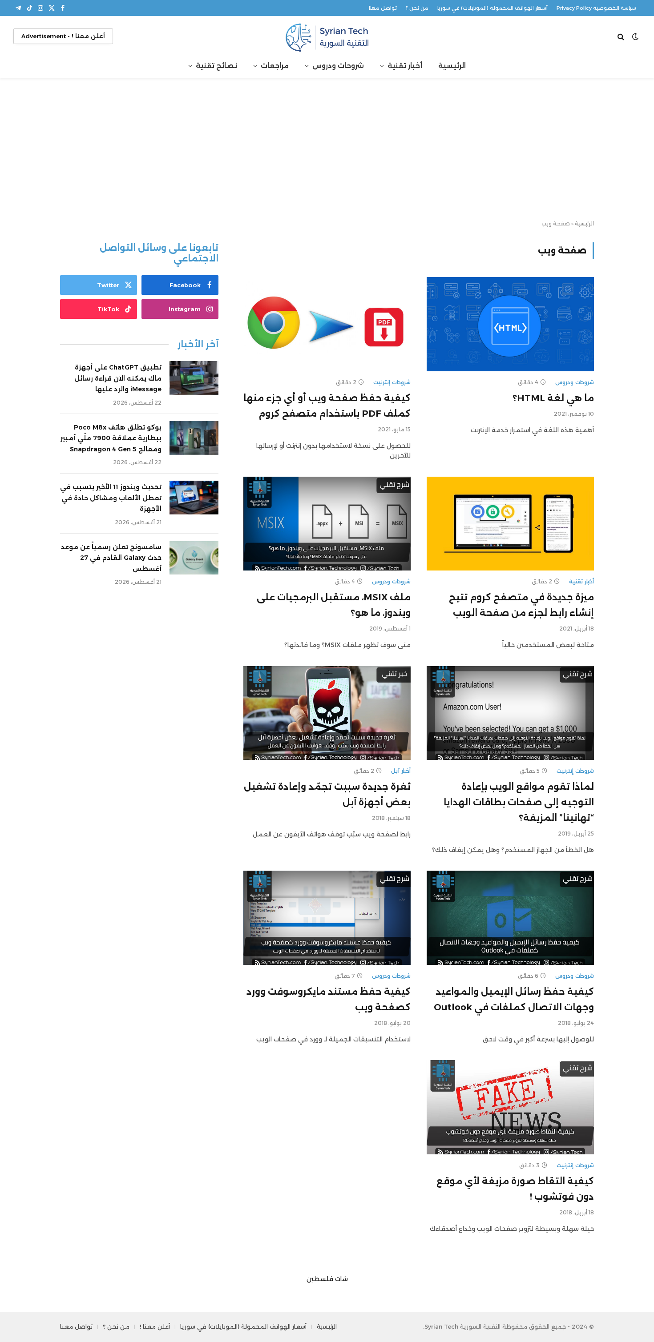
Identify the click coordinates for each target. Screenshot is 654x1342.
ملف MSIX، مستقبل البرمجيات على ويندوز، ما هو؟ (334, 605)
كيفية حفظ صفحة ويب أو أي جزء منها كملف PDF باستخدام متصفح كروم (327, 406)
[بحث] (622, 36)
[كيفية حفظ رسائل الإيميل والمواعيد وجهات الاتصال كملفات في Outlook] (510, 918)
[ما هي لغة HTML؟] (510, 324)
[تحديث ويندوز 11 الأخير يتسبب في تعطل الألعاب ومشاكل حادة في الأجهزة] (194, 497)
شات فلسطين (327, 1279)
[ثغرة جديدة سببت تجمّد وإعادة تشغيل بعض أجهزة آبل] (327, 713)
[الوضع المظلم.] (635, 36)
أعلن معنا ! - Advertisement (63, 36)
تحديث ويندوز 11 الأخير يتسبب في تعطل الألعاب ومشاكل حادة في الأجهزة (110, 498)
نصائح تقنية (216, 65)
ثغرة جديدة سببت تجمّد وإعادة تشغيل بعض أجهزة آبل (327, 794)
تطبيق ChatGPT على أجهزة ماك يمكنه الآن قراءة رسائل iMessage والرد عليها (117, 378)
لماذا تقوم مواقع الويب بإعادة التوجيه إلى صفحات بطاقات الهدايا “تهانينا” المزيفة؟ (519, 802)
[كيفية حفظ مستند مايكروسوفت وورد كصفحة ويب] (327, 918)
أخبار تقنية (405, 65)
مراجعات (275, 65)
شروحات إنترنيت (392, 382)
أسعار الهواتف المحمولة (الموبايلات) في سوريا (492, 8)
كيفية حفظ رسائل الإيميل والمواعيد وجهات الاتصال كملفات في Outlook (514, 999)
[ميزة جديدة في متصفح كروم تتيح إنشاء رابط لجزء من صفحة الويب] (510, 524)
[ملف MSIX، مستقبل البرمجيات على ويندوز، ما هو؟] (327, 524)
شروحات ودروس (338, 65)
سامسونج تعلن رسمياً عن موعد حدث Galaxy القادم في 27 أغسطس (111, 558)
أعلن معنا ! (155, 1326)
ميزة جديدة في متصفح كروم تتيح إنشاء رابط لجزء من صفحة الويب (521, 605)
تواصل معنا (383, 8)
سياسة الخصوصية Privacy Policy (596, 8)
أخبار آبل (401, 770)
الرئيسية (452, 65)
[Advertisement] (327, 149)
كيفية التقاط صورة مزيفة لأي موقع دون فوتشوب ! (515, 1189)
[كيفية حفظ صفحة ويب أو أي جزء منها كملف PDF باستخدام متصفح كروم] (327, 324)
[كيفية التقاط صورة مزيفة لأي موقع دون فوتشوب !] (510, 1107)
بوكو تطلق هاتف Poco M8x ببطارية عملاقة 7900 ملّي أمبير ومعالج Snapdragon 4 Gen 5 (111, 438)
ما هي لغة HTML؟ (553, 398)
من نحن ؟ (417, 8)
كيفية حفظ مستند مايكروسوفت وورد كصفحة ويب (328, 999)
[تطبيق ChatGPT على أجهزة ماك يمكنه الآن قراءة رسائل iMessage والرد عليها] (194, 378)
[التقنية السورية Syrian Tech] (327, 36)
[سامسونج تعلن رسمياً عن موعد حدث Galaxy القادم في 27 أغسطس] (194, 558)
